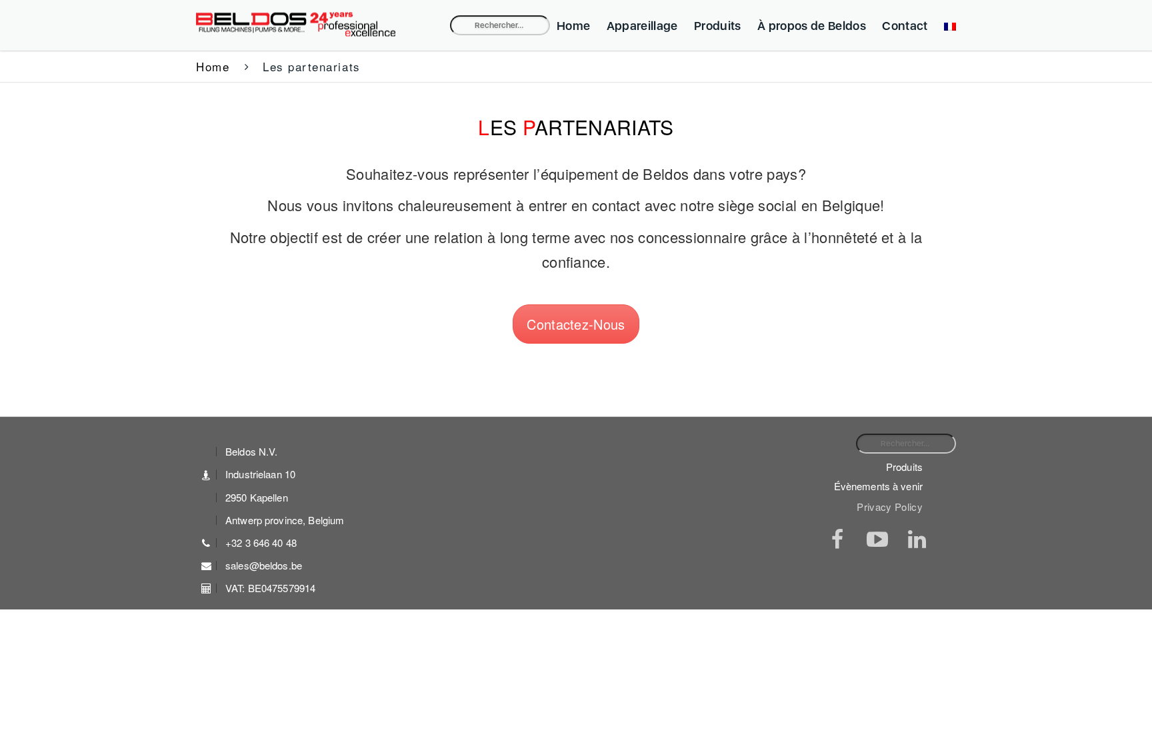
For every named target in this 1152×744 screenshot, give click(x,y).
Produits (717, 26)
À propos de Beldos (811, 26)
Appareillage (642, 26)
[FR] (946, 26)
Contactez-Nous (576, 324)
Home (573, 26)
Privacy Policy (890, 507)
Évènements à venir (878, 486)
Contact (904, 26)
